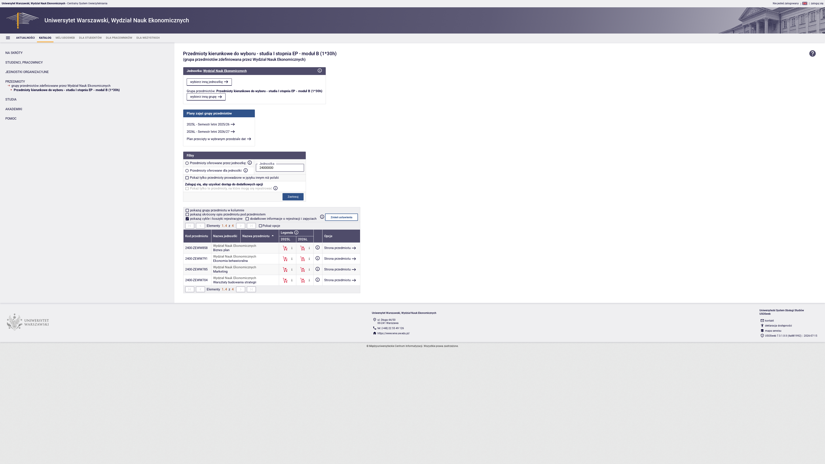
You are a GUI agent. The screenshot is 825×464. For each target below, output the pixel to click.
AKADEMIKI (13, 109)
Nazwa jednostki (225, 236)
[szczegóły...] (292, 248)
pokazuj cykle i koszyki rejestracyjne (216, 219)
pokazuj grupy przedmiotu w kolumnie (216, 210)
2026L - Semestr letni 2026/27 (208, 132)
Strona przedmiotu (337, 248)
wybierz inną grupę (203, 97)
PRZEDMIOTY (15, 82)
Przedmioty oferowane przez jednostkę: (218, 163)
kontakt (769, 320)
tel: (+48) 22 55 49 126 (390, 328)
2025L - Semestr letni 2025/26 (208, 124)
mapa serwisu (773, 330)
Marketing (220, 271)
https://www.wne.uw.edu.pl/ (393, 333)
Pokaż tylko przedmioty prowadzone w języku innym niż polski (234, 178)
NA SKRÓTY (14, 53)
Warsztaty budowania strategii (234, 282)
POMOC (11, 119)
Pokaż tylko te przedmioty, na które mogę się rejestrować (231, 188)
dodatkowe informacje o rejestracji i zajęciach (282, 219)
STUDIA (11, 99)
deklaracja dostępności (778, 325)
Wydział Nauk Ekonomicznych (225, 71)
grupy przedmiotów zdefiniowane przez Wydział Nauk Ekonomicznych (60, 86)
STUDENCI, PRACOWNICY (24, 62)
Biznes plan (221, 250)
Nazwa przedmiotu (256, 236)
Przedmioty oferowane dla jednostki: (216, 170)
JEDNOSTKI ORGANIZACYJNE (27, 72)
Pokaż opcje (271, 226)
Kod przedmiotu (196, 236)
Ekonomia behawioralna (230, 261)
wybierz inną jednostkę (206, 82)
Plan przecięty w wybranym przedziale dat (216, 139)
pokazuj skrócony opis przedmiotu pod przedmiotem (227, 214)
